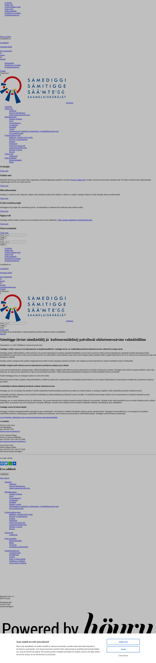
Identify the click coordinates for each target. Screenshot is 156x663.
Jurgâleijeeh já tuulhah (13, 13)
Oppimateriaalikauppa (8, 287)
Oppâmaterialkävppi (12, 15)
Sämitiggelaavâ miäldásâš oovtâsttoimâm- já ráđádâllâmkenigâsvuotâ (34, 131)
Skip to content (5, 37)
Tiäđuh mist (9, 5)
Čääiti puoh (4, 171)
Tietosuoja (13, 545)
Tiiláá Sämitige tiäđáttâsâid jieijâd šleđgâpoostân (75, 220)
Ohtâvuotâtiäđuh (11, 11)
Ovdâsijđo (8, 3)
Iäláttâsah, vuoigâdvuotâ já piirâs (21, 137)
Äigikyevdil (9, 9)
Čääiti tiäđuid (123, 655)
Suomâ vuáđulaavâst (78, 180)
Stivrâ (11, 121)
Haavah (12, 152)
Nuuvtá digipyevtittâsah (17, 563)
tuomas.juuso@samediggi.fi (10, 431)
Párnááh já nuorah (15, 150)
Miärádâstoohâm (11, 117)
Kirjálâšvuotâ (14, 555)
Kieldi (123, 649)
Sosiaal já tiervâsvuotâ (17, 146)
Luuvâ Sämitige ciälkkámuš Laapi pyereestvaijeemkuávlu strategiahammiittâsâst (29, 417)
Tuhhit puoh (123, 642)
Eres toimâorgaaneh (16, 133)
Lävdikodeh (13, 125)
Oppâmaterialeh (15, 553)
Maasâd (3, 334)
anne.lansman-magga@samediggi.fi (13, 441)
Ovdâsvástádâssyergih (13, 7)
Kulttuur (12, 142)
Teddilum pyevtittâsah (17, 561)
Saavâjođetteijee (15, 123)
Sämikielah (13, 144)
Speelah (12, 557)
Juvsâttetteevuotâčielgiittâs (18, 547)
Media (11, 162)
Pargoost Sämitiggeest (17, 113)
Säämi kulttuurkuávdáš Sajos (19, 115)
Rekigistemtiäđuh (15, 160)
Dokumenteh (9, 63)
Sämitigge (12, 111)
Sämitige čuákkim (15, 119)
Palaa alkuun (4, 478)
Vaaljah (12, 129)
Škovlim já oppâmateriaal (18, 140)
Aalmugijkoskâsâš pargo (18, 148)
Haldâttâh (12, 127)
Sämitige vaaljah (15, 504)
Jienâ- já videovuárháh (17, 559)
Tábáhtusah (13, 156)
